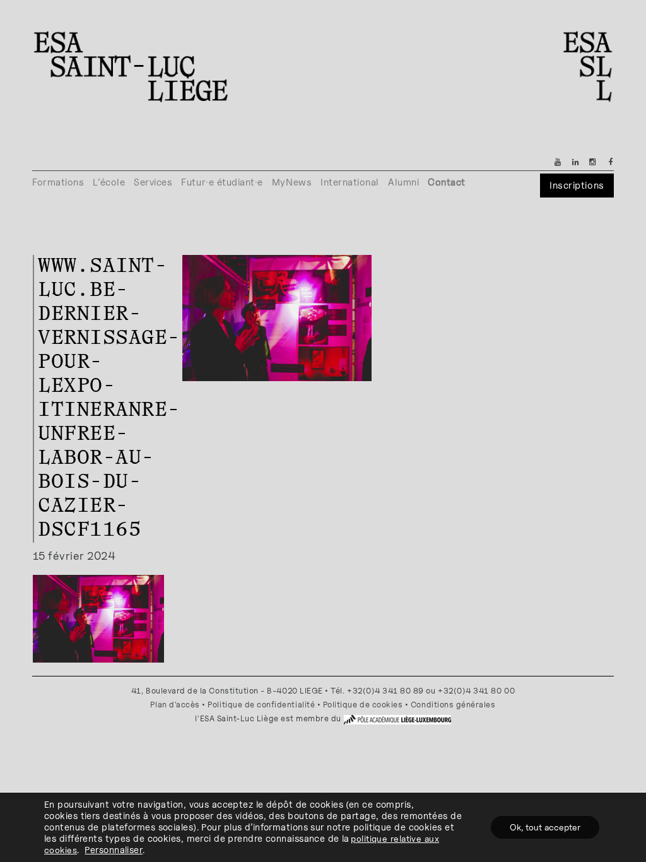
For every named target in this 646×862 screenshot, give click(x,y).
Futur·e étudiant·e (222, 182)
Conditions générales (453, 704)
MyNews (292, 182)
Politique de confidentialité (261, 704)
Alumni (403, 182)
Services (153, 182)
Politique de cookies (363, 704)
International (349, 182)
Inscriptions (576, 185)
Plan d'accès (174, 704)
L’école (109, 182)
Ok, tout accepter (545, 827)
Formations (58, 182)
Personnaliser (114, 849)
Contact (447, 182)
